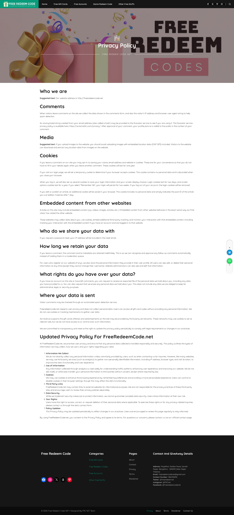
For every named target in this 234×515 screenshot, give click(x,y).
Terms (132, 474)
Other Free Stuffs (126, 4)
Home (44, 4)
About (131, 460)
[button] (230, 4)
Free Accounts (80, 4)
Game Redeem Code (102, 4)
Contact (132, 464)
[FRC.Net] (19, 4)
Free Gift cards (96, 460)
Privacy (132, 469)
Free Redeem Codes (98, 466)
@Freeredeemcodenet (171, 485)
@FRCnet (167, 482)
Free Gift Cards (61, 4)
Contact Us (188, 511)
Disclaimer (133, 479)
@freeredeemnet (167, 480)
